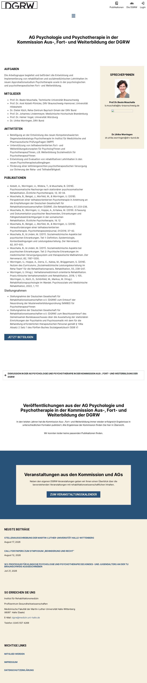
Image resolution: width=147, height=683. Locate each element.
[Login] (143, 3)
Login (143, 7)
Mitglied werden (14, 654)
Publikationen (117, 7)
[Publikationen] (116, 3)
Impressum (11, 662)
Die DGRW (131, 7)
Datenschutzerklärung (19, 670)
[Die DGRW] (132, 3)
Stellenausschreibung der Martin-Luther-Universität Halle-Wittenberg (49, 537)
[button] (73, 16)
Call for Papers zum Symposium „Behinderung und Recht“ (39, 551)
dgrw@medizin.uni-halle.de (26, 617)
